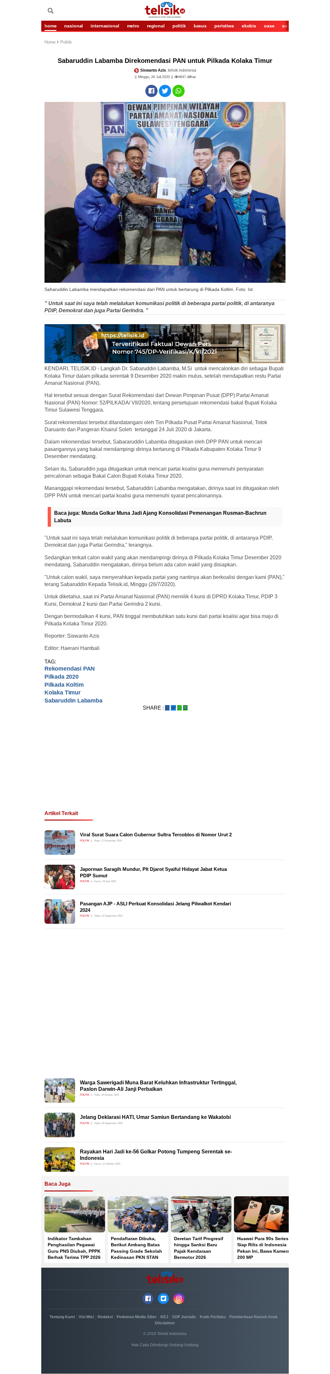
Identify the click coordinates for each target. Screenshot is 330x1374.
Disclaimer (165, 1323)
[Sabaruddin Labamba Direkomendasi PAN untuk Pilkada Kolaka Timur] (151, 91)
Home (50, 42)
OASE (269, 25)
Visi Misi (86, 1317)
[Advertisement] (165, 768)
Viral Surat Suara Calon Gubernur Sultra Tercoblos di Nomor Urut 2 (156, 834)
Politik (66, 42)
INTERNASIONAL (105, 25)
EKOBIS (249, 25)
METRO (133, 25)
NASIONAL (73, 25)
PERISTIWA (224, 25)
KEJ (164, 1317)
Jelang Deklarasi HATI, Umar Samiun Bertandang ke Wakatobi (155, 1117)
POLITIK (179, 25)
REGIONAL (156, 25)
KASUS (200, 25)
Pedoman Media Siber (137, 1317)
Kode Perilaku (213, 1317)
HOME (50, 25)
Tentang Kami (62, 1317)
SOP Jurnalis (184, 1317)
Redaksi (105, 1317)
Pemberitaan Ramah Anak (253, 1317)
